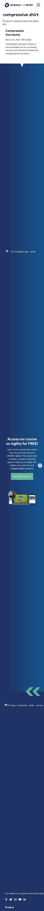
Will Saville (26, 39)
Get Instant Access (22, 476)
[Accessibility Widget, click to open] (40, 465)
